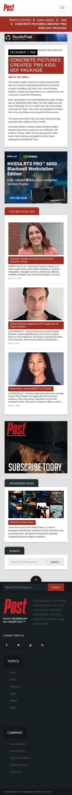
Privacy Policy (17, 751)
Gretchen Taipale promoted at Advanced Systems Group (31, 260)
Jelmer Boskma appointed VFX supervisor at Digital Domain (34, 325)
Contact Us (16, 772)
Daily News (46, 20)
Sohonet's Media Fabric (22, 522)
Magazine (15, 686)
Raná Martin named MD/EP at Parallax (31, 388)
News (13, 679)
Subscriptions (17, 744)
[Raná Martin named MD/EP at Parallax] (36, 368)
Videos (13, 700)
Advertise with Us (19, 765)
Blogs (13, 707)
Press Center (20, 20)
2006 (63, 20)
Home (13, 672)
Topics (13, 693)
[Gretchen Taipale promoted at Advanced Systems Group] (36, 238)
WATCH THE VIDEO (18, 77)
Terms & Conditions (20, 758)
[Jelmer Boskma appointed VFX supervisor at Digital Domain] (36, 303)
